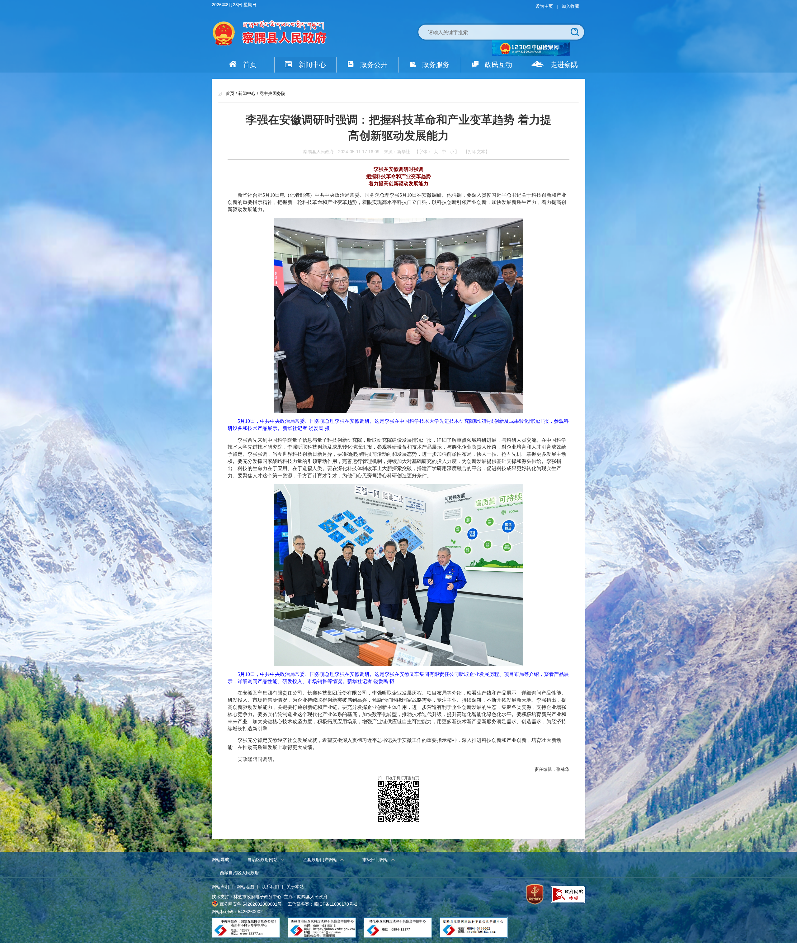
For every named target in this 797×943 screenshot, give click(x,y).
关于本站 (295, 886)
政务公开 (374, 64)
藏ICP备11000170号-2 (335, 904)
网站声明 (220, 886)
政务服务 (436, 64)
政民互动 (498, 64)
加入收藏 (570, 6)
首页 (250, 64)
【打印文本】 (477, 151)
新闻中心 (312, 64)
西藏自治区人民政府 (239, 872)
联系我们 (270, 886)
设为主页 (544, 6)
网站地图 (245, 886)
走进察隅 (564, 64)
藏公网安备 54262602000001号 (250, 904)
